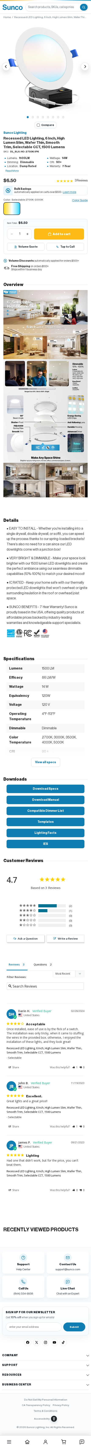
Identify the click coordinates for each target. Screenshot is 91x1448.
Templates (45, 821)
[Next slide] (85, 67)
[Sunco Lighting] (13, 7)
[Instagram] (45, 1342)
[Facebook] (27, 1342)
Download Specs (45, 788)
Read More (12, 171)
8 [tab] (63, 117)
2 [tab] (32, 117)
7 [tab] (58, 117)
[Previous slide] (6, 67)
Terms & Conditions (45, 1411)
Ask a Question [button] (28, 938)
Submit (74, 1327)
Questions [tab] (40, 964)
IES (45, 843)
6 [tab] (53, 117)
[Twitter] (36, 1342)
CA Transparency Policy (36, 1405)
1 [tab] (27, 117)
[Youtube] (54, 1342)
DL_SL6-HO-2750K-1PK (24, 152)
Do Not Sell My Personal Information (45, 1399)
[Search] (84, 7)
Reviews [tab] (14, 964)
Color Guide (80, 200)
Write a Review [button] (68, 938)
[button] (45, 66)
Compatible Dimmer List (45, 810)
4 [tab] (43, 117)
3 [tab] (37, 117)
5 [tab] (48, 117)
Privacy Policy (61, 1405)
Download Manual (45, 799)
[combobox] (52, 7)
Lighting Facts (45, 832)
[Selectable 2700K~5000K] (11, 208)
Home (7, 17)
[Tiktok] (63, 1342)
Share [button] (15, 1067)
